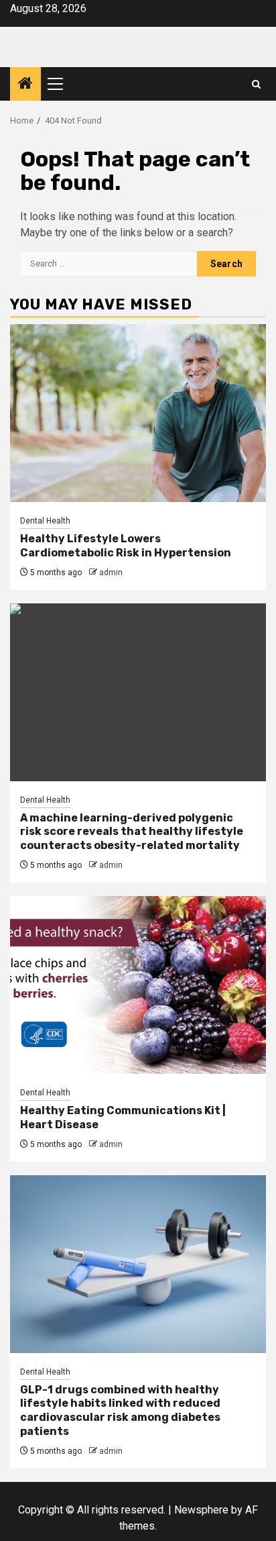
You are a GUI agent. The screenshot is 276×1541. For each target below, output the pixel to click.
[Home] (25, 84)
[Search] (256, 84)
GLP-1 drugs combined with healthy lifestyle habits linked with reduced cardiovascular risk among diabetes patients (120, 1410)
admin (111, 572)
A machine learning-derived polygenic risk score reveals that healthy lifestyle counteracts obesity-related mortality (131, 831)
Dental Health (45, 521)
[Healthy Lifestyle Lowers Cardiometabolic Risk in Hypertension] (138, 413)
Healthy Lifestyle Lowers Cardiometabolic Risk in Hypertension (125, 545)
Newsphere (201, 1509)
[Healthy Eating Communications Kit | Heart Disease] (138, 985)
